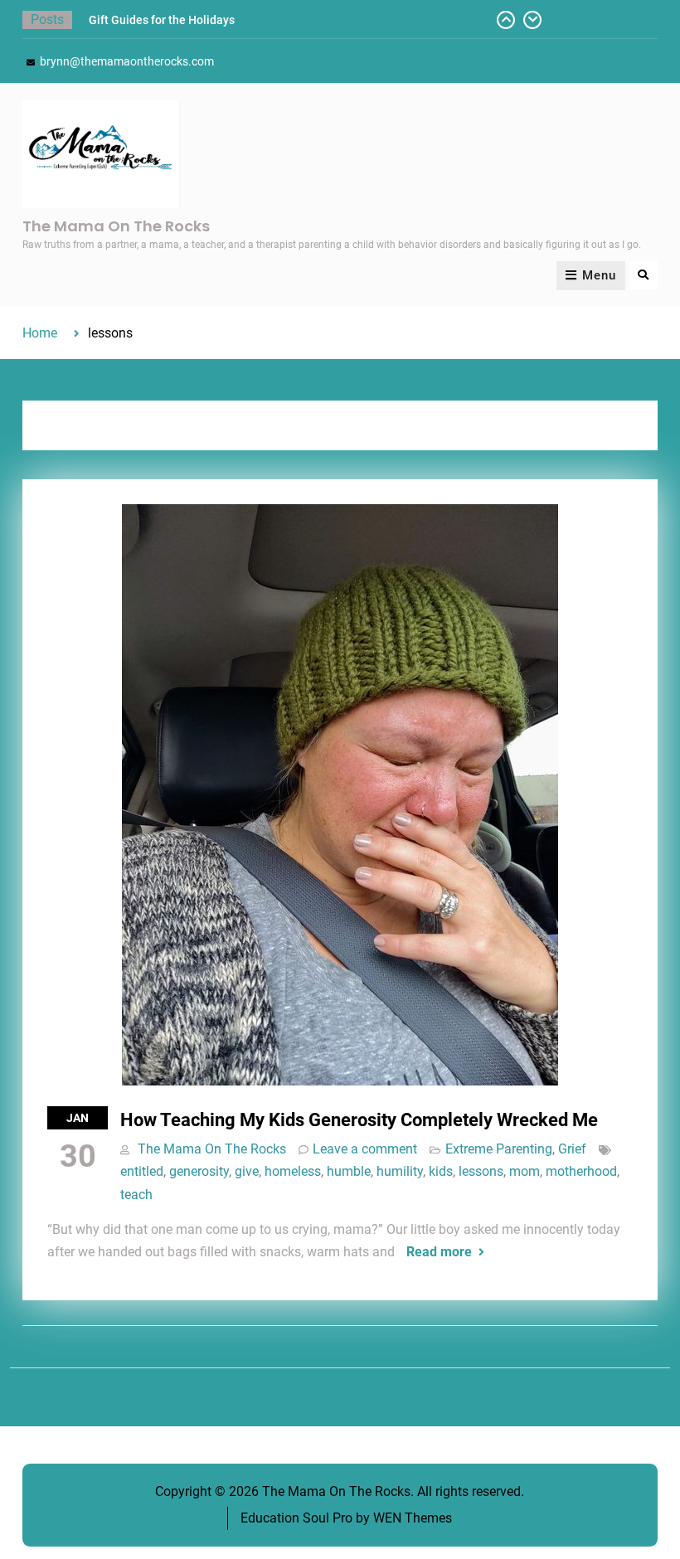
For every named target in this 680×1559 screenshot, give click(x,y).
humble (349, 1171)
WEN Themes (412, 1518)
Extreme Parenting (498, 1149)
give (247, 1171)
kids (441, 1171)
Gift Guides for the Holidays (162, 20)
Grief (572, 1149)
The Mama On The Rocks (116, 226)
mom (524, 1171)
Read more (439, 1252)
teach (136, 1194)
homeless (293, 1171)
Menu (599, 275)
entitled (141, 1171)
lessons (481, 1171)
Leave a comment (365, 1149)
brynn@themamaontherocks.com (127, 61)
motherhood (581, 1171)
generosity (199, 1171)
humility (399, 1171)
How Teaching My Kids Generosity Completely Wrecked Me (359, 1120)
